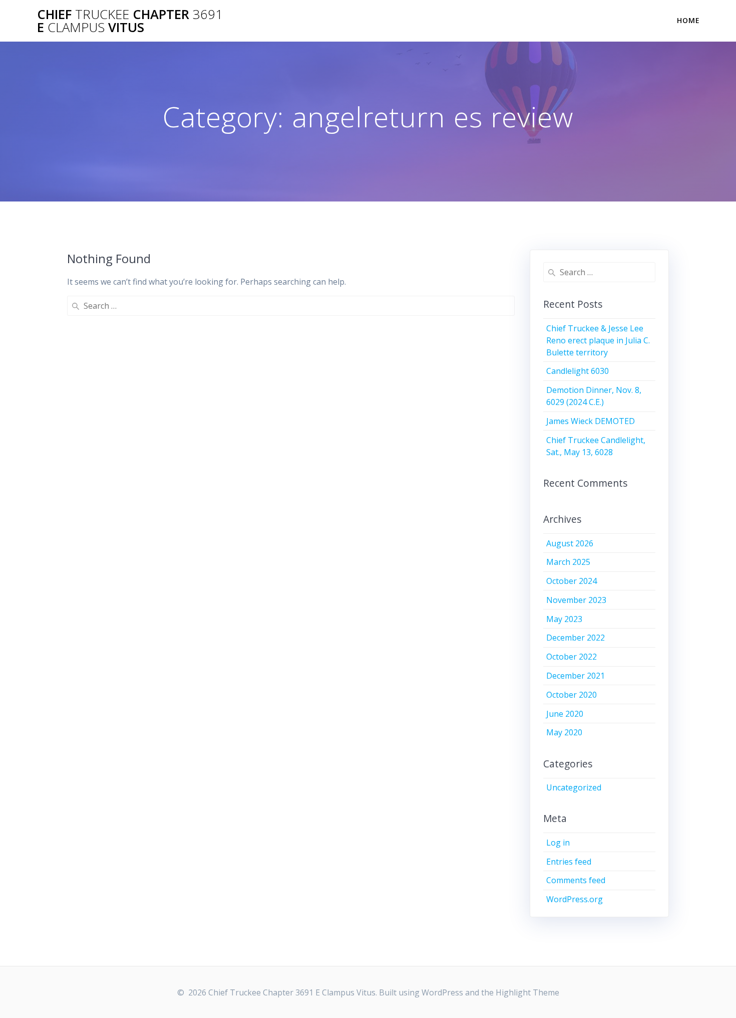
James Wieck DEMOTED (590, 421)
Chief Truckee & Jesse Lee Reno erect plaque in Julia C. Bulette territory (598, 340)
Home (688, 20)
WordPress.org (574, 899)
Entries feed (568, 861)
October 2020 (571, 694)
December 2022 (575, 637)
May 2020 (564, 732)
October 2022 (571, 656)
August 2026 (569, 543)
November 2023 (576, 599)
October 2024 (571, 580)
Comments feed (575, 880)
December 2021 (575, 675)
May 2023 (564, 619)
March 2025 (568, 561)
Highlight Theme (527, 992)
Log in (558, 842)
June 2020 (564, 713)
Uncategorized (573, 787)
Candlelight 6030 (577, 370)
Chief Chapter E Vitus (130, 21)
